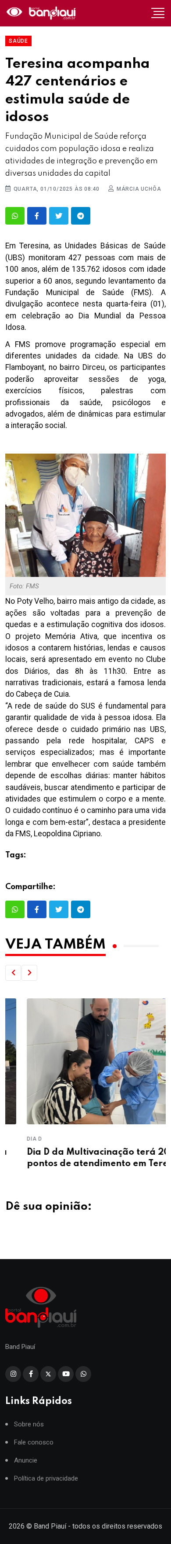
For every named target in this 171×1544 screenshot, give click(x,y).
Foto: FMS (24, 586)
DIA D (13, 1139)
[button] (13, 973)
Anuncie (25, 1460)
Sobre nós (29, 1424)
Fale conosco (33, 1442)
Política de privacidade (46, 1478)
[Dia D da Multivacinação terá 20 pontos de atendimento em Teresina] (85, 1061)
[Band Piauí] (42, 13)
